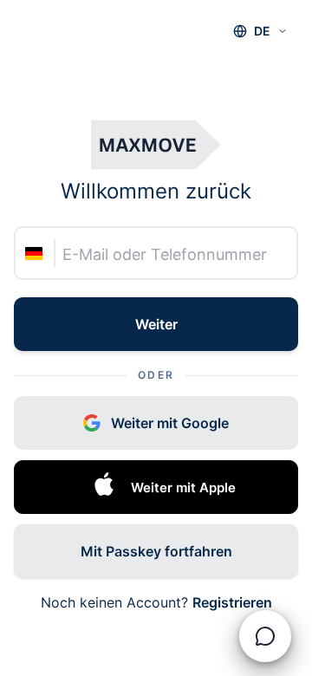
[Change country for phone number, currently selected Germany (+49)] (36, 254)
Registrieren (232, 602)
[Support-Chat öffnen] (265, 636)
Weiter (156, 324)
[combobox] (260, 31)
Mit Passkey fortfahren (156, 551)
